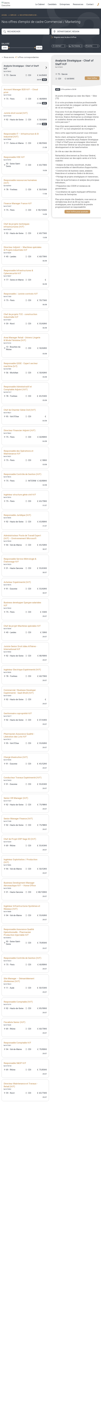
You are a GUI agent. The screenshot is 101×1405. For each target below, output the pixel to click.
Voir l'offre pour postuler (77, 211)
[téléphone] (98, 4)
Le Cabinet (40, 4)
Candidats (52, 4)
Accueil (4, 15)
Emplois (13, 15)
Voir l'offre (92, 78)
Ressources (78, 4)
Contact (90, 4)
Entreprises (65, 4)
